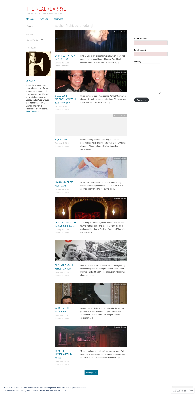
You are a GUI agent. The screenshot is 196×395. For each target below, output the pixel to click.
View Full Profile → (34, 111)
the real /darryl (46, 8)
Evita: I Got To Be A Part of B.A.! (65, 57)
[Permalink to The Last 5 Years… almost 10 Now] (91, 251)
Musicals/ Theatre (120, 32)
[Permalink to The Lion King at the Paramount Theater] (91, 208)
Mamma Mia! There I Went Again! (65, 184)
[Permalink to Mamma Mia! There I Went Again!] (91, 168)
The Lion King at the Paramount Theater (65, 224)
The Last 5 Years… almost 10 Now (65, 267)
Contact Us (141, 100)
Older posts (91, 372)
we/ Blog (44, 19)
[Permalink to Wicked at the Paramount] (91, 294)
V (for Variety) (62, 139)
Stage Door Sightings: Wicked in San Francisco (65, 99)
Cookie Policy (60, 390)
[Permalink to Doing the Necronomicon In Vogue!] (91, 337)
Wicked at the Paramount (62, 309)
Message (138, 61)
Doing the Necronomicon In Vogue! (63, 354)
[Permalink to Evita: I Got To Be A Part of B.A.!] (91, 42)
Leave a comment (62, 65)
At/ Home (30, 19)
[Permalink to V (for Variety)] (91, 125)
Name (140, 38)
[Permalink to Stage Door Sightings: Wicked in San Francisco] (91, 82)
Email (140, 50)
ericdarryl (30, 80)
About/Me (58, 19)
